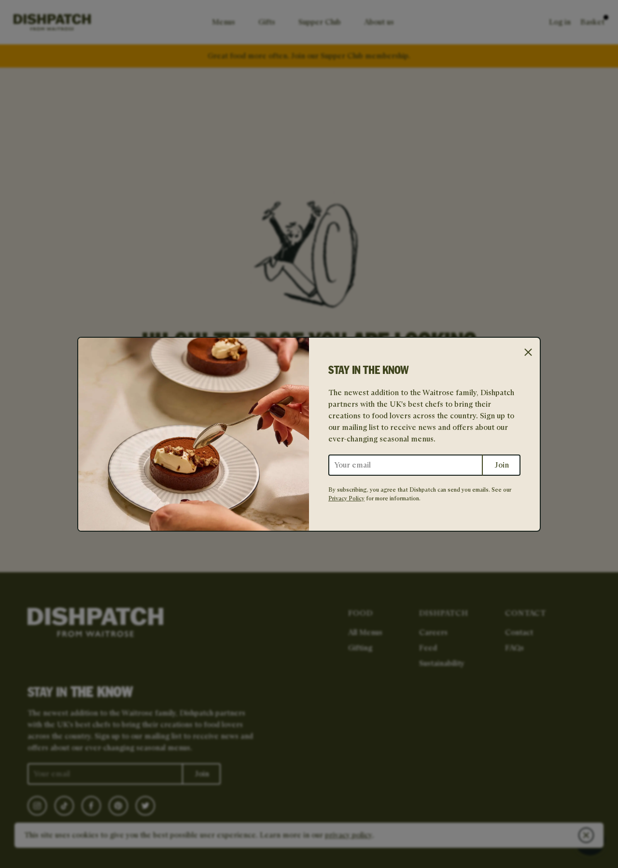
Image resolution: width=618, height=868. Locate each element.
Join (501, 464)
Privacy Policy (346, 498)
